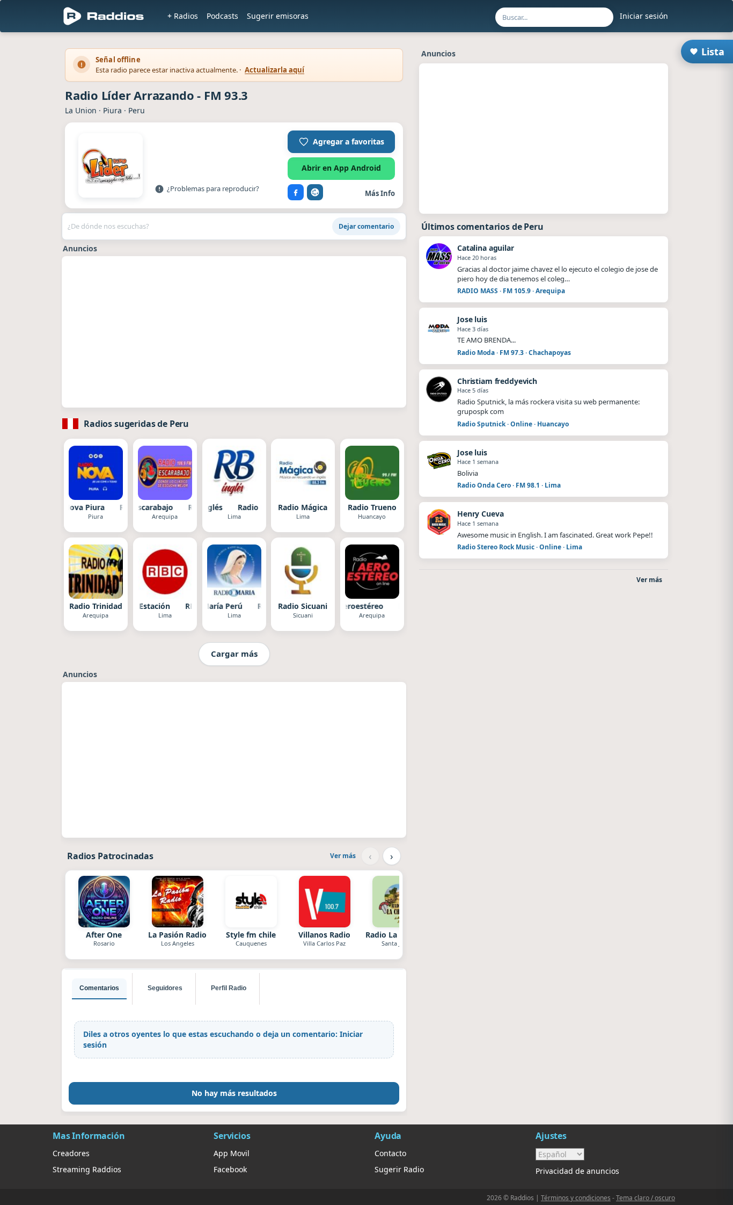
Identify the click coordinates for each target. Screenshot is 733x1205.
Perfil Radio (228, 988)
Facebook (230, 1169)
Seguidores (165, 988)
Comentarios (99, 988)
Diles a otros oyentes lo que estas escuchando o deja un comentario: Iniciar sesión (223, 1039)
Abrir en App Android (341, 168)
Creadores (71, 1153)
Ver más (343, 855)
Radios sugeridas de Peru (136, 424)
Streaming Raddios (87, 1169)
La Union (81, 110)
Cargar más (234, 653)
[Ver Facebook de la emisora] (296, 192)
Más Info (380, 193)
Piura (112, 110)
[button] (341, 141)
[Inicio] (103, 16)
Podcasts (222, 16)
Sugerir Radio (399, 1169)
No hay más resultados (234, 1093)
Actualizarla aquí (274, 70)
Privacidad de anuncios (577, 1171)
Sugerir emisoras (278, 16)
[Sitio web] (315, 192)
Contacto (390, 1153)
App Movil (232, 1153)
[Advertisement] (234, 332)
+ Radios (182, 16)
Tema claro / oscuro (645, 1197)
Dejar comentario (366, 226)
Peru (136, 110)
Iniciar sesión (644, 16)
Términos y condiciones (576, 1197)
